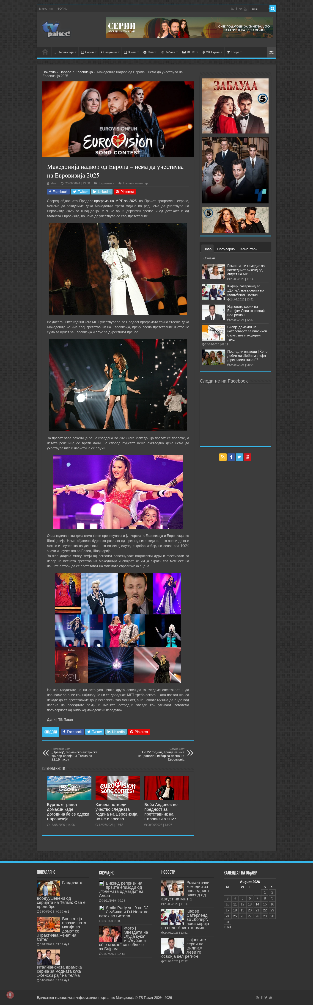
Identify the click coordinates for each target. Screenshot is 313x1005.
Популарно (226, 249)
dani (54, 183)
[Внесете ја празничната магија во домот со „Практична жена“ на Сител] (48, 924)
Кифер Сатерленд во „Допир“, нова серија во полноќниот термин (245, 290)
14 (257, 904)
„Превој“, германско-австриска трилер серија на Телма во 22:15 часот (74, 754)
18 (235, 910)
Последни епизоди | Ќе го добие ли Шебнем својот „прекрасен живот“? (247, 356)
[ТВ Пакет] (56, 28)
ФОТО (191, 52)
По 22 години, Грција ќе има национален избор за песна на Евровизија (161, 754)
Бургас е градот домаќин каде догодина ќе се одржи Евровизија (68, 811)
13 (250, 904)
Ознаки (209, 258)
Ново (207, 249)
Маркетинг (46, 8)
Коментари (248, 249)
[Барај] (272, 8)
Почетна (49, 72)
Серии (89, 52)
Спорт (235, 52)
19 (242, 910)
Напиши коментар (135, 183)
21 (257, 910)
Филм (132, 52)
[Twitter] (241, 9)
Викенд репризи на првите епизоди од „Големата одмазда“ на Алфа (121, 889)
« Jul (227, 927)
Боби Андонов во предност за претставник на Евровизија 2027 (161, 811)
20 (250, 910)
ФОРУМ (63, 8)
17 (227, 910)
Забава (170, 52)
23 (272, 910)
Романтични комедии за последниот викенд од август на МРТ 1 (246, 270)
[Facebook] (236, 9)
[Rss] (232, 9)
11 (235, 904)
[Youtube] (245, 9)
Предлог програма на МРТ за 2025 (108, 201)
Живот (152, 52)
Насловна (45, 51)
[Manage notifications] (10, 995)
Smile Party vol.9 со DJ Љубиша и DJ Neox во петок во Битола (123, 911)
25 (235, 916)
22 (265, 910)
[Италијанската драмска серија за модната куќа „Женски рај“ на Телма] (48, 957)
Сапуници (110, 52)
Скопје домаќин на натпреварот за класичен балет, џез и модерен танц (247, 333)
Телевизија (66, 52)
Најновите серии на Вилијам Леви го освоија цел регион (246, 311)
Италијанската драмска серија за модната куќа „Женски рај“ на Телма (59, 971)
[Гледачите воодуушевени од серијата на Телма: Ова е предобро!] (48, 888)
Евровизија (84, 72)
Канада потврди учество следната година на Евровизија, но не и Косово (117, 811)
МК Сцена (213, 52)
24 (227, 916)
